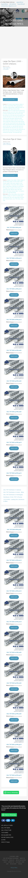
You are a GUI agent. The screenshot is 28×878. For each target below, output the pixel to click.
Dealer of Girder (13, 181)
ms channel (13, 195)
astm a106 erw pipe (19, 113)
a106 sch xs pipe (11, 110)
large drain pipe (15, 127)
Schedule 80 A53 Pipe (7, 132)
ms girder (18, 195)
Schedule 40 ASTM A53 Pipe (16, 130)
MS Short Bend (17, 187)
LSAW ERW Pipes (18, 107)
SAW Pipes (10, 108)
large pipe (21, 127)
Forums (20, 863)
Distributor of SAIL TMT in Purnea (12, 497)
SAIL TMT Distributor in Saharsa (12, 490)
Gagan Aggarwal (6, 67)
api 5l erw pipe (19, 110)
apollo (9, 194)
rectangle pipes (6, 197)
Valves (4, 192)
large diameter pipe (14, 123)
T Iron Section (21, 191)
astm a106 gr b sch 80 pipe (9, 115)
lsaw (11, 129)
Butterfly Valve (10, 180)
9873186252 (12, 4)
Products (5, 860)
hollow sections (20, 194)
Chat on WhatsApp (12, 792)
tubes (19, 198)
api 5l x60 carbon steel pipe (17, 112)
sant (13, 197)
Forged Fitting (9, 186)
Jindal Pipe (5, 107)
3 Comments (5, 69)
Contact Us (11, 862)
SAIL (11, 197)
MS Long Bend (11, 187)
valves (22, 198)
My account (13, 863)
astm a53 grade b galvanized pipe (14, 118)
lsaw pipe (14, 129)
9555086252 (20, 2)
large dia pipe (21, 121)
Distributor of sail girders (11, 184)
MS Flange (5, 187)
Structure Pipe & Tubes (12, 139)
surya (14, 198)
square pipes (17, 197)
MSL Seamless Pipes (12, 189)
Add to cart (14, 233)
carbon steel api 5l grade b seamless (10, 119)
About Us (22, 858)
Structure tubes (9, 198)
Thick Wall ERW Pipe (17, 132)
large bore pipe (14, 121)
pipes (22, 195)
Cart (7, 863)
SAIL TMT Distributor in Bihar (10, 858)
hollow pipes (14, 194)
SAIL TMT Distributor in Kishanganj (13, 494)
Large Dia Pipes (11, 107)
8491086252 (21, 4)
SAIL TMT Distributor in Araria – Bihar (13, 492)
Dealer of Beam (17, 180)
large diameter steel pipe (11, 124)
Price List (11, 860)
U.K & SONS (4, 10)
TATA (16, 198)
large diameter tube (7, 127)
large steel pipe (6, 129)
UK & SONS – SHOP (20, 862)
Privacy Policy (14, 867)
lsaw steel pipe (20, 129)
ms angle (8, 195)
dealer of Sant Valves (11, 183)
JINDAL (4, 195)
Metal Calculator (21, 860)
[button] (26, 10)
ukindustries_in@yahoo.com (8, 6)
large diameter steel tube (18, 126)
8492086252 (4, 4)
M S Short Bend (20, 186)
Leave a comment (7, 144)
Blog (5, 862)
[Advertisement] (14, 41)
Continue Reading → (10, 99)
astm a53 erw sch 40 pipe (12, 116)
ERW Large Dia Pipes (18, 105)
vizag (4, 200)
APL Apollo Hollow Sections (13, 104)
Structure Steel (16, 108)
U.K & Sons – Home (14, 856)
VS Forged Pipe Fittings (11, 192)
